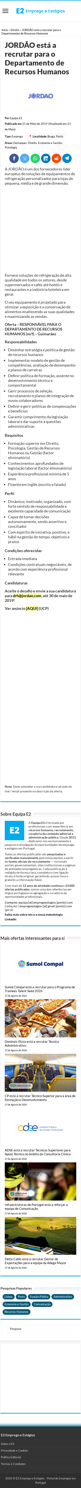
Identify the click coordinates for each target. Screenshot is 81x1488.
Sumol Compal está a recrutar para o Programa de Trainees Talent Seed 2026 (40, 989)
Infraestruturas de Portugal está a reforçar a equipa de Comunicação (36, 1206)
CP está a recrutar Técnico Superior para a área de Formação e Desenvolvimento (40, 1098)
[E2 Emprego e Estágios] (41, 10)
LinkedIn (10, 919)
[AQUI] (32, 608)
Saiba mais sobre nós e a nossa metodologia (34, 914)
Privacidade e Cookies (14, 1450)
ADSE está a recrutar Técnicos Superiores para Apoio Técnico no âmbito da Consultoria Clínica (38, 1152)
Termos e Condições (13, 1464)
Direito (15, 30)
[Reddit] (56, 158)
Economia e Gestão (50, 143)
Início (5, 30)
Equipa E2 (16, 118)
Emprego (17, 136)
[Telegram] (67, 158)
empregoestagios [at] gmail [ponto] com (45, 906)
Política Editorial (11, 1457)
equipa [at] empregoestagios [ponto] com (46, 902)
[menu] (5, 11)
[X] (24, 158)
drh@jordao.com (27, 595)
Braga (51, 136)
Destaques (20, 143)
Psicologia (11, 147)
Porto (59, 136)
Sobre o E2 (7, 1444)
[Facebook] (14, 158)
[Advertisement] (40, 229)
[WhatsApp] (35, 158)
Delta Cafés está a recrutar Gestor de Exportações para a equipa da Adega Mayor (35, 1261)
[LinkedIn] (46, 158)
